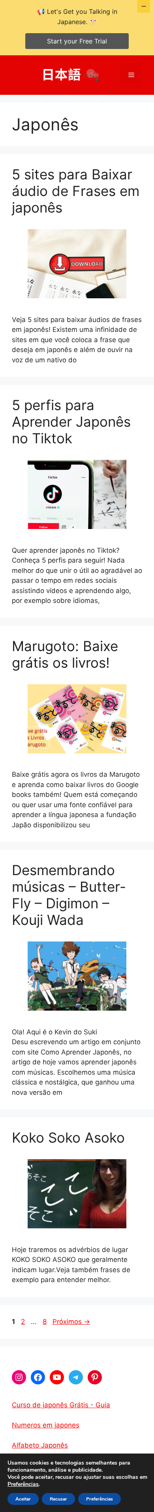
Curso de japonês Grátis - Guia (61, 1405)
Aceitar (23, 1499)
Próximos (71, 1322)
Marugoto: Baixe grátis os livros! (65, 654)
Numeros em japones (45, 1425)
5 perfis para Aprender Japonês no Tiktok (71, 421)
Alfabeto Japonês (40, 1445)
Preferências (23, 1484)
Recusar (58, 1499)
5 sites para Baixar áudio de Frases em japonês (75, 191)
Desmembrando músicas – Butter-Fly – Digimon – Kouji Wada (69, 895)
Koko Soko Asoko (68, 1137)
